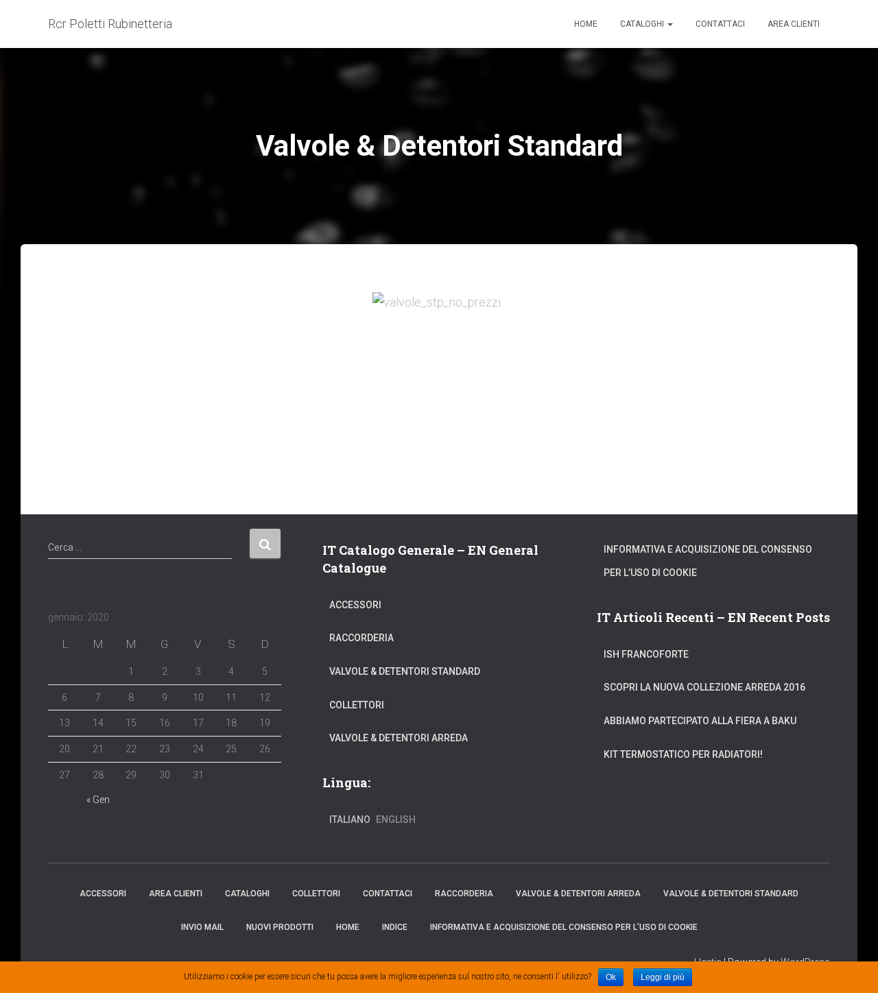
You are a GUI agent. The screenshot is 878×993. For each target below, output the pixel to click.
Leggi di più (663, 977)
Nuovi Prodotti (279, 927)
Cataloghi (643, 24)
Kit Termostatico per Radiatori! (683, 754)
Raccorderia (361, 637)
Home (585, 24)
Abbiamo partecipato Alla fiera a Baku (700, 720)
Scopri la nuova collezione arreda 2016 (704, 687)
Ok (611, 977)
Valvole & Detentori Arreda (398, 737)
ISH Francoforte (646, 654)
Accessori (355, 604)
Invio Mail (202, 927)
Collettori (356, 704)
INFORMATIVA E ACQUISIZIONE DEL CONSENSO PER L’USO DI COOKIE (708, 561)
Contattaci (720, 24)
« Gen (98, 799)
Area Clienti (794, 24)
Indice (394, 927)
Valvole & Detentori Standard (404, 671)
